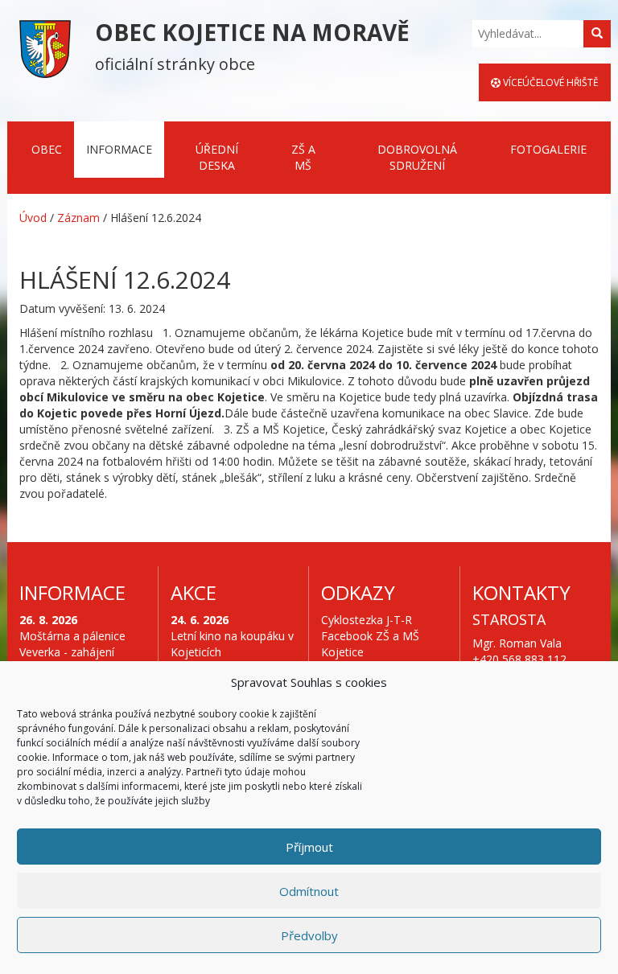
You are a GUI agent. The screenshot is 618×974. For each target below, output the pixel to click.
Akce (193, 592)
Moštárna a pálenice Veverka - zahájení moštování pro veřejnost (72, 660)
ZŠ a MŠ (303, 157)
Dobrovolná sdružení (417, 157)
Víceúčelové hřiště (550, 82)
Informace (119, 149)
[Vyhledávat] (597, 33)
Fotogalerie (548, 149)
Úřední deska (217, 157)
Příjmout (309, 847)
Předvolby (309, 935)
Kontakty (521, 592)
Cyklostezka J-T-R (366, 619)
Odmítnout (309, 891)
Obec (46, 149)
